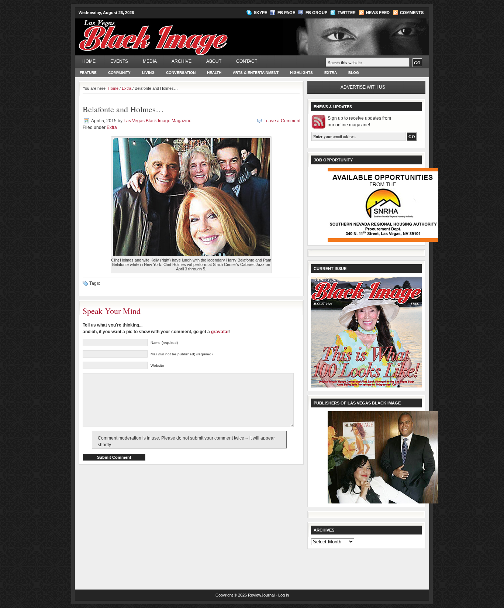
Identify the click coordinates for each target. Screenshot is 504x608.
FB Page (286, 12)
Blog (353, 73)
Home (89, 61)
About (213, 61)
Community (119, 73)
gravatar (220, 331)
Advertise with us (363, 87)
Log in (283, 595)
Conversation (181, 73)
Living (148, 73)
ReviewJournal (261, 595)
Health (214, 73)
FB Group (316, 12)
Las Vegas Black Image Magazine (182, 33)
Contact (246, 61)
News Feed (378, 12)
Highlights (301, 73)
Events (119, 61)
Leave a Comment (281, 120)
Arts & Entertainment (256, 73)
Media (150, 61)
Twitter (347, 12)
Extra (330, 73)
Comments (412, 12)
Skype (260, 12)
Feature (88, 73)
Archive (181, 61)
